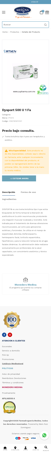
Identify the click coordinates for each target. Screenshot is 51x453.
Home (5, 32)
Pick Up (5, 355)
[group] (25, 284)
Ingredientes (9, 199)
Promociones (8, 359)
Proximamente (8, 393)
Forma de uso (28, 192)
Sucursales (7, 346)
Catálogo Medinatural (12, 364)
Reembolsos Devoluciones (14, 378)
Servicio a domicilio (11, 351)
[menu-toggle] (3, 12)
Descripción (8, 192)
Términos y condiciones (13, 382)
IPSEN (11, 118)
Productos (14, 32)
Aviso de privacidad (11, 374)
